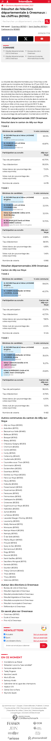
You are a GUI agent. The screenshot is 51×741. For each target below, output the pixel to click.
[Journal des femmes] (13, 723)
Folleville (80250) (11, 484)
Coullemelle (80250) (12, 459)
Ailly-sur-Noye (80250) (13, 425)
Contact (46, 706)
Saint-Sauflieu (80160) (38, 26)
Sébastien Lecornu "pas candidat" (18, 665)
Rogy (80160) (9, 552)
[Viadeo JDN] (38, 733)
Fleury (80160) (9, 481)
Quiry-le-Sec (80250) (12, 546)
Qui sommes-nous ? (9, 706)
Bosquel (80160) (10, 437)
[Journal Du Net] (13, 728)
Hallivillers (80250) (11, 509)
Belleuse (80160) (11, 434)
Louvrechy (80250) (11, 521)
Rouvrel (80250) (10, 555)
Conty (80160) (9, 453)
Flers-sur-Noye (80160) (13, 478)
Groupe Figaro (16, 713)
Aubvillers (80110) (11, 428)
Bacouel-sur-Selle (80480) (15, 431)
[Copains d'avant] (13, 733)
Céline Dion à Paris (12, 690)
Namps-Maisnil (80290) (14, 530)
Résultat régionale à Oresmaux (17, 591)
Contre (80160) (10, 450)
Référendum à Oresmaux (14, 606)
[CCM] (38, 723)
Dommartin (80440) (12, 465)
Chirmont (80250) (11, 447)
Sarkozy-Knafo (10, 680)
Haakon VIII (9, 687)
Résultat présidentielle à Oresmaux (19, 594)
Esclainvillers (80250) (12, 468)
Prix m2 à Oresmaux (12, 620)
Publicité (39, 706)
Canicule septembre (12, 668)
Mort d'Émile (9, 677)
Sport (7, 638)
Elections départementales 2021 (19, 5)
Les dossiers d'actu (13, 641)
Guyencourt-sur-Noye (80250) (16, 506)
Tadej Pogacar (10, 671)
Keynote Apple (10, 693)
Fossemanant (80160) (13, 487)
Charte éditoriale (29, 706)
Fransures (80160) (11, 493)
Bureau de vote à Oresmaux (15, 588)
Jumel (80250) (10, 512)
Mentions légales (38, 710)
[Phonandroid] (38, 738)
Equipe (19, 706)
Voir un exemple (40, 634)
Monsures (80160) (11, 527)
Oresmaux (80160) (11, 614)
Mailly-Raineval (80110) (13, 524)
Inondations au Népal (13, 662)
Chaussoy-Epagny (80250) (15, 444)
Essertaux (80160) (19, 26)
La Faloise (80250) (11, 515)
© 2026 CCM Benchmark (31, 713)
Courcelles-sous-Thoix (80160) (16, 462)
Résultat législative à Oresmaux (17, 597)
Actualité (9, 634)
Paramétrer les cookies (15, 710)
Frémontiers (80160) (12, 496)
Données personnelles (39, 708)
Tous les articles (10, 708)
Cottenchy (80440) (12, 456)
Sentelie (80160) (10, 564)
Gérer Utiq (27, 710)
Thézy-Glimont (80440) (14, 571)
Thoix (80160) (9, 574)
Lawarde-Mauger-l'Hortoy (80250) (18, 518)
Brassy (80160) (10, 441)
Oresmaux (31, 56)
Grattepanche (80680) (10, 29)
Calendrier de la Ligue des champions (20, 684)
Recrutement (25, 708)
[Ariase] (13, 738)
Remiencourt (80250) (13, 549)
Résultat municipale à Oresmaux (17, 603)
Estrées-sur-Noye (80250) (15, 475)
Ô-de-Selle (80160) (11, 537)
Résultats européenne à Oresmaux (18, 600)
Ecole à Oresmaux (11, 617)
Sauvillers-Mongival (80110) (15, 561)
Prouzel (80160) (10, 543)
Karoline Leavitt (10, 674)
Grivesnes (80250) (11, 502)
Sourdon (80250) (11, 568)
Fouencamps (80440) (13, 490)
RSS (18, 708)
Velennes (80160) (11, 580)
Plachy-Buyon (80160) (13, 540)
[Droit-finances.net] (38, 728)
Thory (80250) (10, 577)
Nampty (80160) (10, 533)
